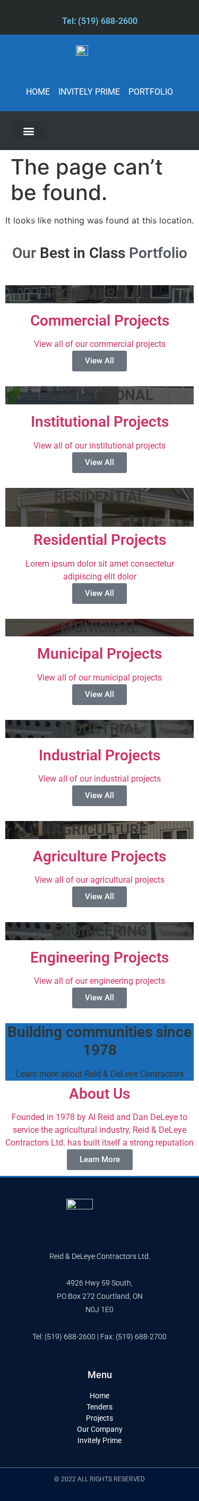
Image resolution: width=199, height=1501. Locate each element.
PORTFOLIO (150, 92)
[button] (28, 130)
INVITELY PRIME (89, 92)
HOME (38, 92)
